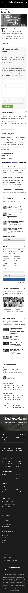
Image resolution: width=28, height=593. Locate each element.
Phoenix (5, 265)
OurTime (6, 407)
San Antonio (17, 258)
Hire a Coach (7, 309)
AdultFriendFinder (19, 407)
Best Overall (7, 385)
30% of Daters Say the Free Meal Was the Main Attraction (17, 350)
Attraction (7, 550)
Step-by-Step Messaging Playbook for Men (14, 206)
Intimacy (6, 529)
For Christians (7, 399)
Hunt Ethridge (11, 209)
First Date (6, 526)
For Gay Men (7, 387)
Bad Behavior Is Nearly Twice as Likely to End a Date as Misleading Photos (17, 330)
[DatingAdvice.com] (14, 2)
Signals (5, 540)
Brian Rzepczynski (12, 224)
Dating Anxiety (7, 524)
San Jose (16, 265)
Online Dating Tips (8, 531)
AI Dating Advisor (8, 501)
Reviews (25, 6)
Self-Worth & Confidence (10, 560)
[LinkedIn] (25, 434)
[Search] (23, 428)
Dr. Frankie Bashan (12, 231)
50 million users (15, 182)
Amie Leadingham (12, 216)
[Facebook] (23, 434)
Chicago (5, 261)
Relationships (7, 557)
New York (5, 256)
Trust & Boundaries (8, 542)
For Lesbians (18, 387)
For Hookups (7, 389)
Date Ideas (6, 520)
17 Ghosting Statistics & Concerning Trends (16, 343)
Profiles (6, 535)
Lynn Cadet (12, 333)
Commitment (7, 515)
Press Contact (19, 311)
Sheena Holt (13, 339)
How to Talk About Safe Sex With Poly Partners (14, 228)
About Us (6, 187)
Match (5, 405)
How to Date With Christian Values (14, 213)
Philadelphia (17, 256)
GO (14, 279)
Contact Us (7, 489)
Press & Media (7, 189)
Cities (8, 6)
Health (6, 554)
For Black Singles (19, 385)
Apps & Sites (7, 506)
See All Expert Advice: (9, 236)
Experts (14, 6)
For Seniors (17, 389)
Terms (17, 487)
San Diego (16, 261)
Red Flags (6, 538)
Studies (20, 6)
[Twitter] (20, 434)
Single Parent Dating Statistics (15, 337)
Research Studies (19, 189)
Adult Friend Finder (19, 477)
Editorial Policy (18, 187)
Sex (5, 564)
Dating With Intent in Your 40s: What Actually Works (15, 221)
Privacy (6, 491)
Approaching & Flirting (9, 504)
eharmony (17, 405)
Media (22, 62)
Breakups (6, 509)
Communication (8, 517)
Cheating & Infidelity (9, 513)
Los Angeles (6, 258)
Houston (5, 263)
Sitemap (18, 489)
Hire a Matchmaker (9, 311)
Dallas (15, 263)
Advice (3, 6)
